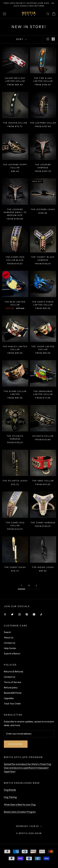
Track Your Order (12, 703)
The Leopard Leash (43, 209)
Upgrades (9, 698)
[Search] (48, 13)
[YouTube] (34, 614)
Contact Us (9, 642)
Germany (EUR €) (27, 826)
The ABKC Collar (43, 481)
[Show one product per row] (47, 39)
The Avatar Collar (15, 123)
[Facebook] (5, 614)
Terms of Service (12, 682)
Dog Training (10, 797)
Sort (20, 39)
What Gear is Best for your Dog (19, 804)
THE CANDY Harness (43, 522)
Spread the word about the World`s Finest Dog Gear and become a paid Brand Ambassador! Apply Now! (27, 768)
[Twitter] (12, 614)
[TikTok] (41, 614)
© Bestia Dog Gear (29, 833)
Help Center (10, 648)
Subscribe (16, 744)
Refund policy (11, 687)
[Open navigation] (4, 13)
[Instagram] (19, 614)
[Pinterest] (27, 614)
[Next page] (36, 585)
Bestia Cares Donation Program (20, 811)
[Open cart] (53, 13)
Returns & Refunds (13, 671)
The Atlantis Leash (15, 481)
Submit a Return (12, 653)
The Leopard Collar (43, 123)
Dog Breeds (10, 789)
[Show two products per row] (53, 39)
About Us (8, 637)
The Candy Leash (15, 567)
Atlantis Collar (43, 436)
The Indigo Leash (43, 567)
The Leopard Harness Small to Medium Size (15, 212)
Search (7, 632)
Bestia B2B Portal (12, 692)
